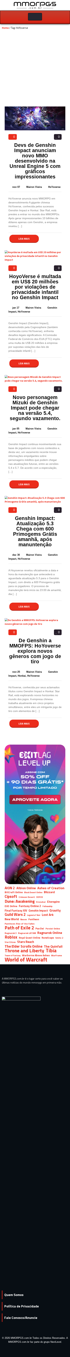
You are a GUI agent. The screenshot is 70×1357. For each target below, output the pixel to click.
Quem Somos (14, 1294)
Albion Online (26, 888)
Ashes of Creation (50, 888)
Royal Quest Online (29, 938)
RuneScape (48, 938)
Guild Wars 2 (15, 914)
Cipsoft (11, 896)
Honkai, (22, 675)
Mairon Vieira (34, 187)
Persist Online (53, 928)
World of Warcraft (26, 960)
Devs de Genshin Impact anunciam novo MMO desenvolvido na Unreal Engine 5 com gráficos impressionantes (35, 161)
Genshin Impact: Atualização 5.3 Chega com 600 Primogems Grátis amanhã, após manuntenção (35, 531)
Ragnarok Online (49, 933)
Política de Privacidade (21, 1306)
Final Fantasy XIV (16, 910)
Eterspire (53, 902)
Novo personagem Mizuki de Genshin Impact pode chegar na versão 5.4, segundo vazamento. (35, 408)
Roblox (11, 937)
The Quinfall (53, 946)
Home (5, 28)
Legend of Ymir (33, 915)
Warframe (56, 955)
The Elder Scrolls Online (23, 946)
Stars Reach (25, 942)
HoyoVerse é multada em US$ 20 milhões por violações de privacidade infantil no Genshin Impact (35, 287)
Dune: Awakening (20, 901)
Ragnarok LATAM (27, 933)
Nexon (23, 919)
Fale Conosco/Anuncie (20, 1317)
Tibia (51, 950)
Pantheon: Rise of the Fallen (20, 923)
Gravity (55, 910)
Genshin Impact (38, 910)
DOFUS (39, 897)
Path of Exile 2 (19, 928)
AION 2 (10, 888)
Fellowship (47, 906)
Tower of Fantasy (13, 955)
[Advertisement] (35, 69)
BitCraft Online (14, 892)
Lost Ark (48, 915)
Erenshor (41, 902)
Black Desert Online (33, 892)
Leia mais (24, 239)
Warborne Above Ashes (36, 955)
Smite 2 (59, 938)
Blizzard (49, 892)
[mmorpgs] (35, 5)
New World (12, 919)
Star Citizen (10, 942)
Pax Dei (39, 928)
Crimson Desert (27, 897)
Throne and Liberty (24, 950)
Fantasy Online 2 (30, 906)
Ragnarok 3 (11, 933)
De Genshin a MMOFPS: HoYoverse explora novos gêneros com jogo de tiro (35, 651)
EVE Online (11, 906)
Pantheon (33, 919)
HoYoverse (54, 187)
